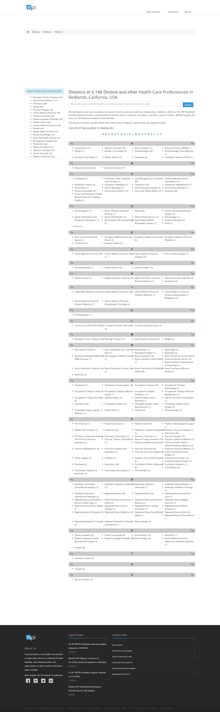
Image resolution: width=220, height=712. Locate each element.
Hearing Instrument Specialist (177, 277)
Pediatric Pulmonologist (85, 429)
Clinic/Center (80, 187)
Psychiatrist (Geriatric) (174, 464)
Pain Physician (81, 423)
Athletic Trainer (111, 157)
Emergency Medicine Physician (148, 236)
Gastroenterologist (82, 267)
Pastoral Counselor (113, 423)
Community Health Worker (146, 190)
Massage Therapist (113, 339)
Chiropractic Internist (83, 184)
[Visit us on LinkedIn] (51, 681)
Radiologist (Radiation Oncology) (179, 487)
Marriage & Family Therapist (45, 97)
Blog (188, 11)
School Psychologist (113, 535)
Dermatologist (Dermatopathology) (119, 220)
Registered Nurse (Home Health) (89, 505)
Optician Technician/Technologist (179, 397)
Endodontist (80, 243)
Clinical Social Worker (42, 100)
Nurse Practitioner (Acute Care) (178, 355)
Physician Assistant (41, 115)
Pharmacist (38, 103)
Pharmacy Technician (144, 436)
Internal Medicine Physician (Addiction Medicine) (147, 293)
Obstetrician (80, 385)
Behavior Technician (42, 156)
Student (36, 128)
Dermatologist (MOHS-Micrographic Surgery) (144, 222)
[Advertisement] (110, 61)
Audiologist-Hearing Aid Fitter (177, 157)
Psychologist (170, 467)
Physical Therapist (41, 109)
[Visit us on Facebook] (28, 681)
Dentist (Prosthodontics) (145, 216)
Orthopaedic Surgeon (114, 403)
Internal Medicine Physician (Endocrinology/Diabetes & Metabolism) (177, 294)
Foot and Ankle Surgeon (175, 253)
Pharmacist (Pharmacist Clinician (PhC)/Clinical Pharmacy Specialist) (89, 439)
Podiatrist (109, 457)
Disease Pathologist (173, 220)
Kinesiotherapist (81, 314)
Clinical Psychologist (42, 134)
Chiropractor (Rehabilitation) (177, 184)
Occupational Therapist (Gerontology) (175, 387)
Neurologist (170, 352)
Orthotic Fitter (111, 410)
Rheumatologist (141, 521)
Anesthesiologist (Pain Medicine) (179, 150)
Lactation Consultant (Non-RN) (88, 325)
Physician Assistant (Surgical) (148, 451)
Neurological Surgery (144, 352)
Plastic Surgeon (81, 457)
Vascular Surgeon (82, 579)
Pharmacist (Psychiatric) (115, 436)
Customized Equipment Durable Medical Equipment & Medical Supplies (88, 197)
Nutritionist (79, 374)
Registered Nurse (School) (176, 512)
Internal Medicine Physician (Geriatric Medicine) (86, 303)
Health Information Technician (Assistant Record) (147, 279)
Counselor (169, 190)
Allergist (78, 150)
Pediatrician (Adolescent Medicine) (150, 429)
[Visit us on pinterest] (36, 681)
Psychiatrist (38, 143)
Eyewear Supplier (112, 243)
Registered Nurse (142, 493)
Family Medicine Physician (44, 112)
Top (192, 143)
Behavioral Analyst (41, 147)
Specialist (169, 535)
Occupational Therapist (43, 140)
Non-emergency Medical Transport (119, 355)
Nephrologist (170, 349)
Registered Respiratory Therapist (89, 521)
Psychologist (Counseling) (116, 470)
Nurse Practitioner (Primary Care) (119, 368)
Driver (77, 226)
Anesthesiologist (142, 150)
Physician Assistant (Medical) (178, 448)
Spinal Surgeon (141, 538)
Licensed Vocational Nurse (146, 325)
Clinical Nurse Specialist (175, 187)
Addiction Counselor (41, 150)
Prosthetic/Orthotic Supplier (177, 461)
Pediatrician (110, 429)
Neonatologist (141, 349)
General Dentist (40, 122)
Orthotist (138, 410)
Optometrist (80, 403)
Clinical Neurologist (113, 187)
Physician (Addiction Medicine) (178, 439)
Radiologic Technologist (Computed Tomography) (85, 486)
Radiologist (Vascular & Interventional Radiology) (85, 495)
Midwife (168, 339)
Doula (167, 223)
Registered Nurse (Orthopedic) (88, 512)
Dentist (36, 106)
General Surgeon (142, 267)
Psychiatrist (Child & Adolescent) (149, 464)
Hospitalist (169, 281)
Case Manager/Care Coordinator (148, 178)
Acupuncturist (81, 147)
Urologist (78, 568)
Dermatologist (171, 216)
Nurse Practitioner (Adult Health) (149, 359)
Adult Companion (142, 147)
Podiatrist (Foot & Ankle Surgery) (149, 457)
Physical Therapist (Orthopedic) (118, 439)
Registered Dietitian (113, 493)
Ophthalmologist (112, 397)
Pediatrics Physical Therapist (177, 429)
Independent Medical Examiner (88, 291)
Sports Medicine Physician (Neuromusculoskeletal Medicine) (179, 540)
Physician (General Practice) (147, 442)
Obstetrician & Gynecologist (117, 385)
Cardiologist (80, 178)
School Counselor (40, 153)
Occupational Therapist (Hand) (88, 391)
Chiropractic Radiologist (115, 184)
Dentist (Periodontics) (114, 216)
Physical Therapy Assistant (147, 439)
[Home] (28, 31)
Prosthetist (79, 464)
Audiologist (139, 157)
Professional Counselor (175, 457)
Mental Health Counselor (43, 131)
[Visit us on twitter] (43, 681)
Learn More (64, 19)
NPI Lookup (153, 11)
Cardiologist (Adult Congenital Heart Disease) (117, 180)
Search (172, 11)
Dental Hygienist (82, 210)
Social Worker (141, 535)
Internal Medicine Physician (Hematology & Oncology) (117, 303)
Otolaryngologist (172, 410)
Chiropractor (140, 184)
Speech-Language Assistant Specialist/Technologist (87, 540)
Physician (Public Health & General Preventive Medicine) (177, 444)
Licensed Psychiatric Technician (119, 325)
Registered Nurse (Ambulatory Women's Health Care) (88, 501)
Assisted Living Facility (85, 157)
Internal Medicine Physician (45, 125)
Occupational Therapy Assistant (88, 397)
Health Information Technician (117, 277)
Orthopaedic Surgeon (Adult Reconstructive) (147, 405)
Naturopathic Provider (84, 349)
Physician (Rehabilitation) (86, 448)
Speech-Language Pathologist (46, 119)
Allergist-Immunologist (114, 150)
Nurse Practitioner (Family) (44, 137)
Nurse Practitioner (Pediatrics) (88, 368)
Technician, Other (82, 558)
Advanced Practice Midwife (176, 147)
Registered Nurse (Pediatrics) (117, 512)
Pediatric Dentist (142, 423)
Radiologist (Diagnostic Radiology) (119, 484)
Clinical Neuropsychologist (146, 187)
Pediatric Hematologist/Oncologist (179, 423)
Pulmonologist (141, 470)
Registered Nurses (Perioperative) (179, 515)
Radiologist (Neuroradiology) (177, 484)
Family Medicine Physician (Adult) (119, 253)
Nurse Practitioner (142, 355)
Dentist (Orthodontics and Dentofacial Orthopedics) (86, 218)
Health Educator (81, 277)
